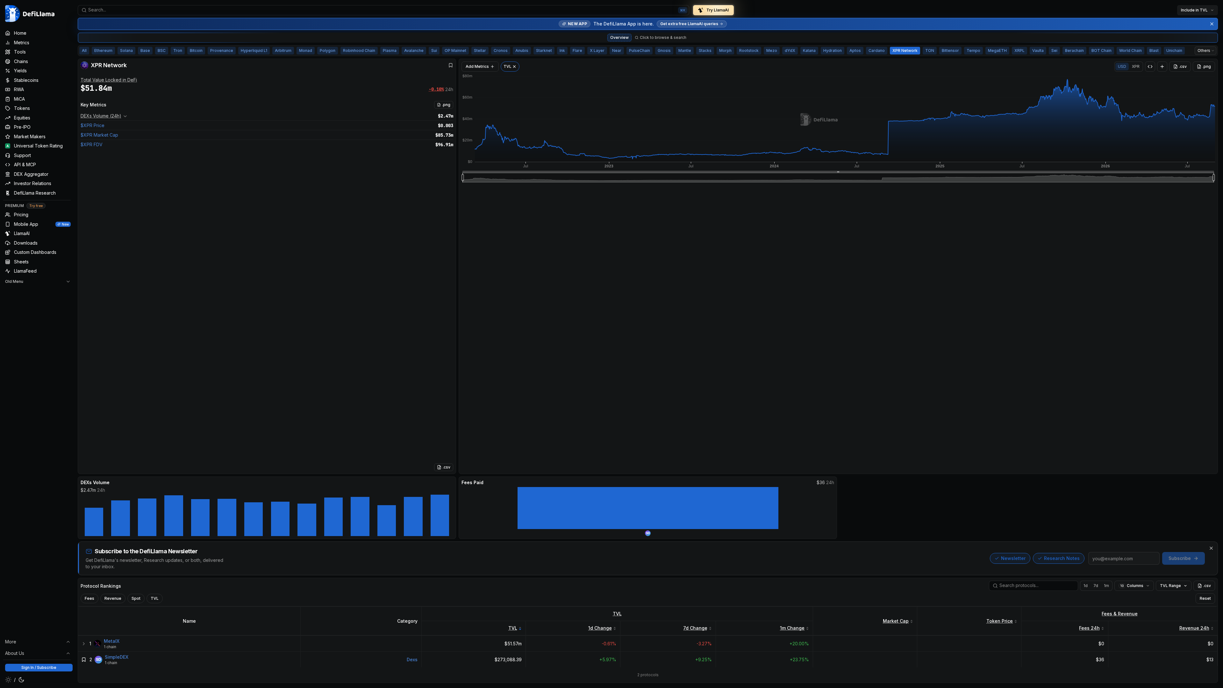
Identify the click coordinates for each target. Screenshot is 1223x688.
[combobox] (383, 10)
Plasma (390, 50)
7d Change (695, 628)
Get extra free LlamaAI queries (689, 23)
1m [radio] (1106, 585)
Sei (1054, 50)
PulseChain (639, 50)
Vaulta (1038, 50)
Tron (177, 50)
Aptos (855, 50)
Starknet (544, 50)
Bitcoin (196, 50)
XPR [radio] (1136, 66)
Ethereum (103, 50)
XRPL (1019, 50)
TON (929, 50)
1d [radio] (1086, 585)
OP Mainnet (455, 50)
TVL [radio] (155, 598)
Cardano (877, 50)
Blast (1154, 50)
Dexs (412, 659)
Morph (725, 50)
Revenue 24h (1194, 628)
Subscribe (1180, 558)
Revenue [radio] (112, 598)
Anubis (521, 50)
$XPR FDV (92, 144)
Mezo (771, 50)
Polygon (327, 50)
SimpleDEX (116, 657)
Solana (126, 50)
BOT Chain (1101, 50)
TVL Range (1170, 585)
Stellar (480, 50)
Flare (577, 50)
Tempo (973, 50)
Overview (619, 37)
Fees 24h (1089, 628)
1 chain (110, 646)
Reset (1205, 598)
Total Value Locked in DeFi (109, 79)
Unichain (1174, 50)
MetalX (111, 641)
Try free (36, 206)
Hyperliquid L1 (254, 50)
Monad (305, 50)
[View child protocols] (83, 643)
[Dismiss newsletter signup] (1211, 548)
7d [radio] (1095, 585)
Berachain (1074, 50)
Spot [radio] (136, 598)
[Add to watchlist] (83, 659)
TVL (617, 613)
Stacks (705, 50)
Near (616, 50)
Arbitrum (283, 50)
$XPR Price (92, 125)
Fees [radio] (89, 598)
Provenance (221, 50)
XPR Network (905, 50)
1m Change (792, 628)
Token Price (999, 621)
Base (145, 50)
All (84, 50)
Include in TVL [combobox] (1194, 10)
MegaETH (997, 50)
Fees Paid (472, 482)
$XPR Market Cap (99, 135)
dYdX (790, 50)
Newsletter (1013, 558)
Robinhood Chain (359, 50)
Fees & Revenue (1120, 613)
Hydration (832, 50)
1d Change (600, 628)
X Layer (597, 50)
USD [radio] (1122, 66)
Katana (809, 50)
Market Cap (896, 621)
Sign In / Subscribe (38, 667)
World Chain (1130, 50)
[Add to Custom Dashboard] (1162, 66)
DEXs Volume (95, 482)
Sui (434, 50)
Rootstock (749, 50)
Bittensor (950, 50)
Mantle (684, 50)
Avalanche (414, 50)
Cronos (501, 50)
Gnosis (664, 50)
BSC (162, 50)
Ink (562, 50)
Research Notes (1062, 558)
